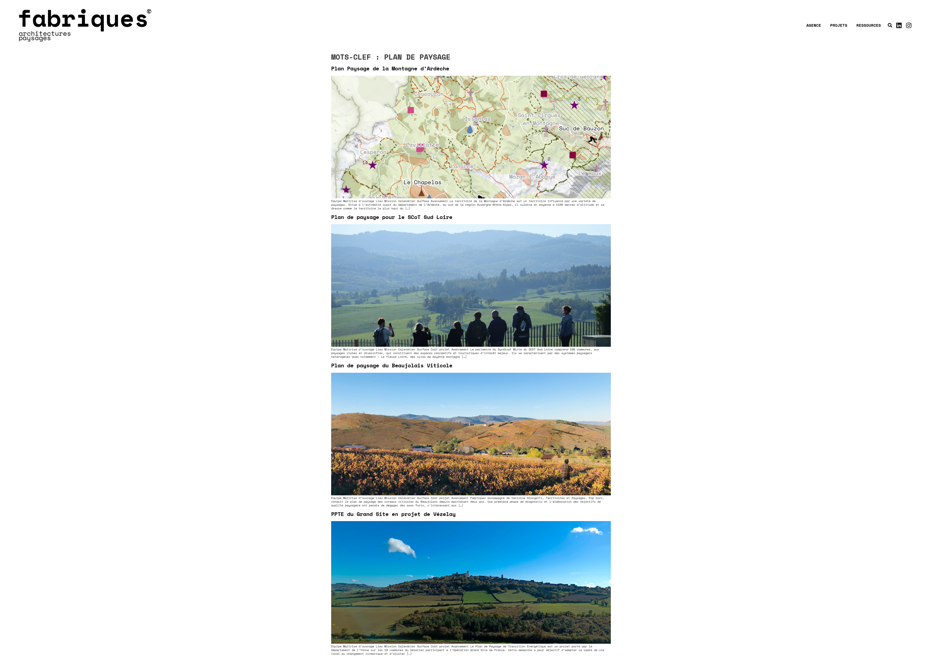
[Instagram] (909, 25)
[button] (890, 25)
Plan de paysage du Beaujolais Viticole (391, 365)
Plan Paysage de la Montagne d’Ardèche (390, 68)
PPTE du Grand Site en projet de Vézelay (393, 514)
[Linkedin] (899, 25)
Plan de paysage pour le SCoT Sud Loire (391, 217)
